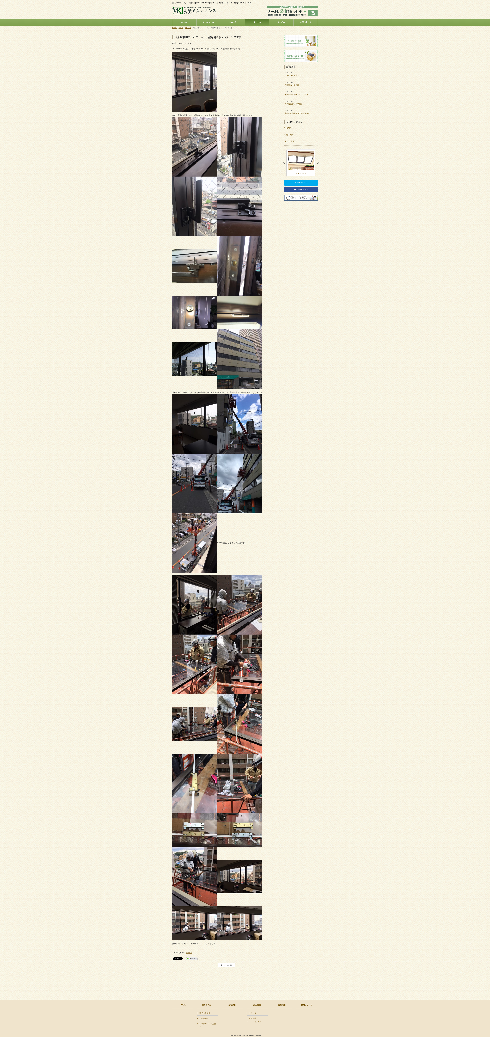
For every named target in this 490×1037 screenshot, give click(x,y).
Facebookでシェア (301, 189)
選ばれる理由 (204, 1013)
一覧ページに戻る (226, 965)
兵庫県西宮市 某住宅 (293, 74)
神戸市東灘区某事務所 (294, 102)
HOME (174, 28)
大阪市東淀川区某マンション (296, 93)
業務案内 (232, 1005)
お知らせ (188, 28)
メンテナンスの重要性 (207, 1025)
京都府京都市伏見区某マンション (298, 112)
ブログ (181, 28)
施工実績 (289, 135)
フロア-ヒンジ (292, 141)
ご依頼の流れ (204, 1018)
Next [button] (318, 163)
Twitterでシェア (301, 183)
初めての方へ (207, 1005)
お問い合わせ (306, 1005)
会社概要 (282, 1005)
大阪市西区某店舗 (292, 83)
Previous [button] (284, 163)
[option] (301, 162)
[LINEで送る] (192, 958)
